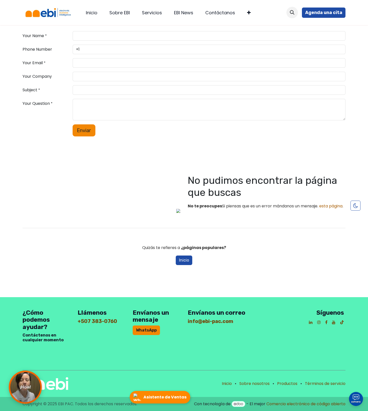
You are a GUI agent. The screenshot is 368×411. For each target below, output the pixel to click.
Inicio (184, 260)
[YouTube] (333, 322)
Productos (287, 383)
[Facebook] (326, 322)
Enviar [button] (84, 130)
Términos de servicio (325, 383)
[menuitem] (91, 12)
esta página (330, 206)
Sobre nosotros (254, 383)
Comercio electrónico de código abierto (305, 404)
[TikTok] (342, 322)
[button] (292, 12)
